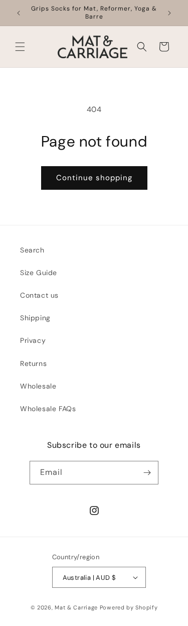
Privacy (33, 340)
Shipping (35, 317)
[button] (20, 47)
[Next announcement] (169, 13)
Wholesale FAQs (48, 408)
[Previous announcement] (19, 13)
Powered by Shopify (129, 607)
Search (32, 250)
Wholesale (38, 386)
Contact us (39, 295)
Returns (33, 363)
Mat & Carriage (77, 607)
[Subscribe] (147, 472)
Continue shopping (94, 178)
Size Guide (38, 272)
